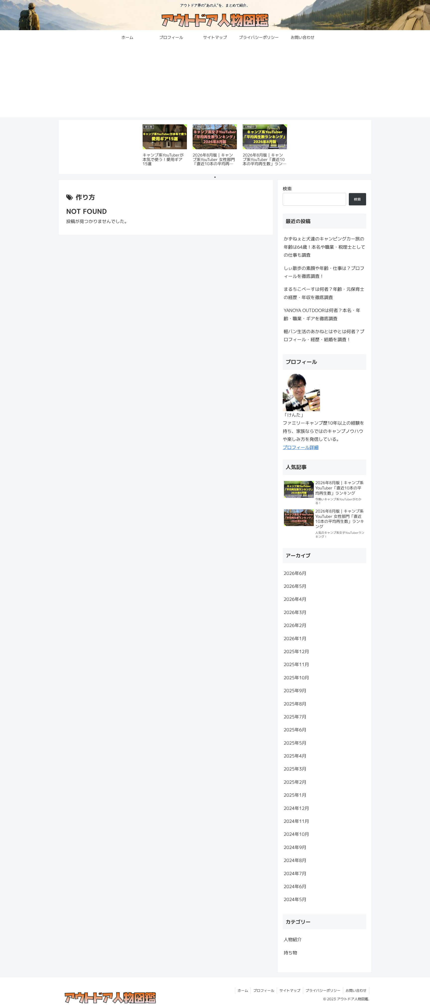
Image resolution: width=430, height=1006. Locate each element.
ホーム (243, 990)
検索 (287, 189)
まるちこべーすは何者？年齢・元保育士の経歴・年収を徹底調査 (324, 293)
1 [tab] (215, 177)
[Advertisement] (215, 82)
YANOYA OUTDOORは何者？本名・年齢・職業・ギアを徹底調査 (322, 314)
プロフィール (263, 990)
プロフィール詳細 (301, 447)
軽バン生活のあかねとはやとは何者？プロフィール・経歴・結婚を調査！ (324, 335)
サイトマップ (289, 990)
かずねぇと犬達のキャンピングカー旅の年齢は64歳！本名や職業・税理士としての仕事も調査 (324, 247)
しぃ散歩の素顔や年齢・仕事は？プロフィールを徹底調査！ (324, 272)
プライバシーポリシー (323, 990)
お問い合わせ (356, 990)
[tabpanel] (164, 146)
